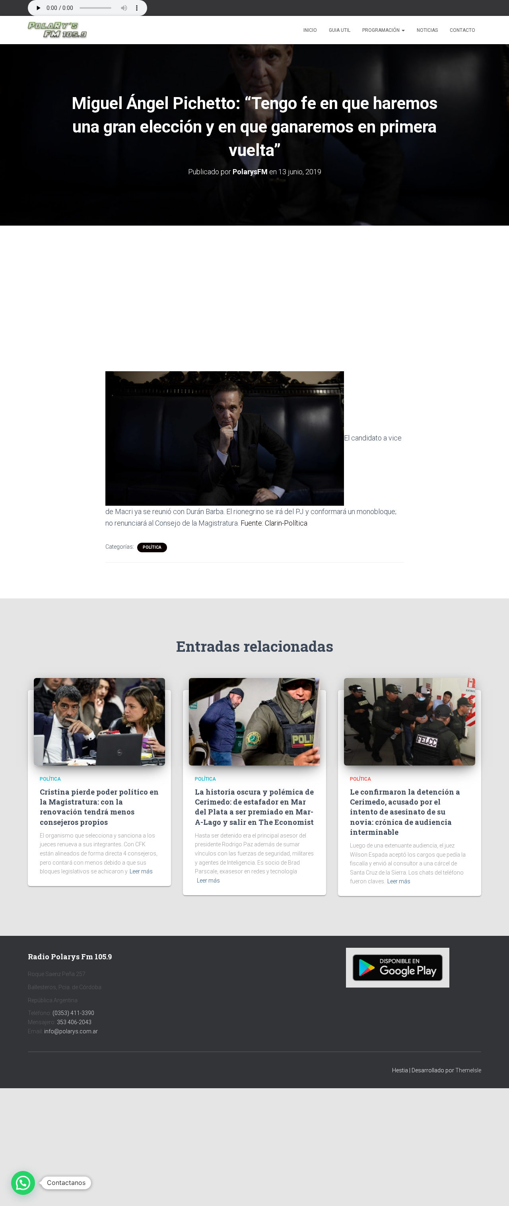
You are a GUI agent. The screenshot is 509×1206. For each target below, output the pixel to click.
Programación (381, 30)
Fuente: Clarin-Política (274, 523)
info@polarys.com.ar (71, 1031)
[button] (403, 30)
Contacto (462, 30)
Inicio (310, 30)
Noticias (427, 30)
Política (152, 547)
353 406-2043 (74, 1022)
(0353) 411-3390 (73, 1013)
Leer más (141, 871)
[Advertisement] (254, 284)
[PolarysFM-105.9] (57, 30)
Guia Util (339, 30)
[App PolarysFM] (397, 967)
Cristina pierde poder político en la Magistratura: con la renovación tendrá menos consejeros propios (99, 807)
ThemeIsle (468, 1070)
